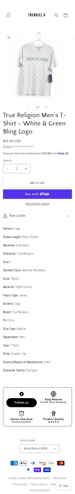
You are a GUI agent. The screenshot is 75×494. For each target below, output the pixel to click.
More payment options (37, 203)
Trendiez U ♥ (24, 478)
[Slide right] (46, 107)
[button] (8, 15)
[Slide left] (29, 107)
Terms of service (39, 484)
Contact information (39, 490)
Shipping (7, 146)
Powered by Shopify (40, 478)
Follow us (21, 402)
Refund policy (60, 478)
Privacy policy (20, 484)
